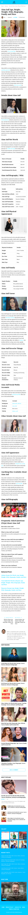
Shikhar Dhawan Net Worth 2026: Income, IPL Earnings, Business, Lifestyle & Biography (13, 860)
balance (22, 340)
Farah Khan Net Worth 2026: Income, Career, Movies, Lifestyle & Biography (13, 664)
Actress (6, 6)
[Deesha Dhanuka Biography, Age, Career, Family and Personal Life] (14, 734)
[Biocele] (14, 2)
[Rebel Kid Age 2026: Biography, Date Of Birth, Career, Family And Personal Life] (14, 714)
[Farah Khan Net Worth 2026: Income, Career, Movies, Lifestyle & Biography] (14, 654)
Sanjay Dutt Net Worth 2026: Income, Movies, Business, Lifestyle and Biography (13, 895)
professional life (16, 394)
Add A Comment (14, 769)
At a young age (11, 51)
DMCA (23, 907)
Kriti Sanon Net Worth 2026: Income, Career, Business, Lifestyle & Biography (13, 684)
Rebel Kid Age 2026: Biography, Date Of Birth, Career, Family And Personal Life (13, 724)
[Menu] (2, 2)
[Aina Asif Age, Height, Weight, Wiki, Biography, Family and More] (14, 28)
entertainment (5, 120)
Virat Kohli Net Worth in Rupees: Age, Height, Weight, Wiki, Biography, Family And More (13, 582)
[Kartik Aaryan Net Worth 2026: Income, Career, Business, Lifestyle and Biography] (14, 787)
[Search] (26, 2)
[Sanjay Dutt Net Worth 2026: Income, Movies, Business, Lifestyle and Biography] (14, 891)
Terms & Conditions (14, 909)
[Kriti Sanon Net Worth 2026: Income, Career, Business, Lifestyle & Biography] (14, 674)
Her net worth (17, 85)
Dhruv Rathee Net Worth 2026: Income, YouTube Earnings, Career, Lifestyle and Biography (13, 704)
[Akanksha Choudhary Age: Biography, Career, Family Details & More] (14, 754)
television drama (10, 317)
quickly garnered (5, 70)
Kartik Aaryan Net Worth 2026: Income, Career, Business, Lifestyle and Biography (13, 796)
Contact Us (18, 907)
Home (2, 6)
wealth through (11, 148)
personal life (19, 483)
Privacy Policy (9, 907)
